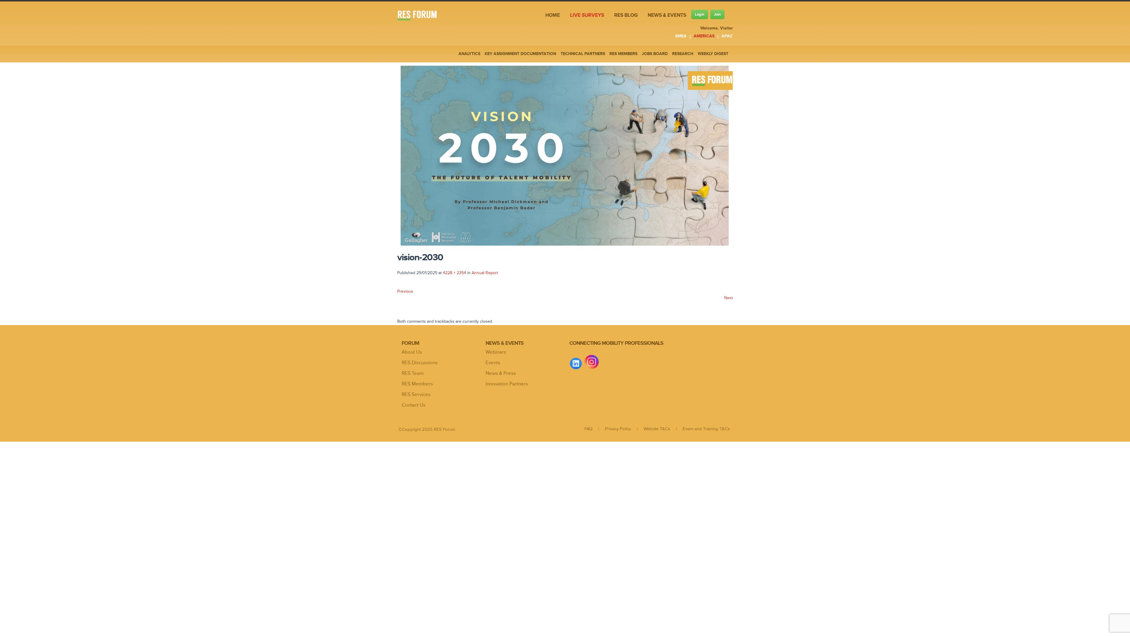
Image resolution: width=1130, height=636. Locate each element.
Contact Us (414, 405)
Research (682, 53)
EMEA (681, 36)
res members (623, 53)
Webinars (496, 352)
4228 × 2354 (454, 272)
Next (728, 297)
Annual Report (485, 272)
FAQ (588, 429)
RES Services (416, 395)
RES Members (417, 384)
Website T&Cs (657, 429)
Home (552, 15)
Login (699, 14)
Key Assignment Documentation (520, 53)
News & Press (501, 373)
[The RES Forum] (421, 16)
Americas (704, 36)
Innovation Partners (507, 384)
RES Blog (626, 15)
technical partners (583, 53)
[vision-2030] (565, 248)
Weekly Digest (713, 53)
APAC (727, 36)
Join (717, 14)
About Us (412, 352)
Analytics (469, 53)
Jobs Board (655, 53)
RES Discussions (420, 363)
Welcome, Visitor (716, 28)
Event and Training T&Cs (706, 429)
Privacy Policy (618, 429)
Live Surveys (587, 15)
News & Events (667, 15)
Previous (405, 291)
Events (493, 363)
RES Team (413, 373)
